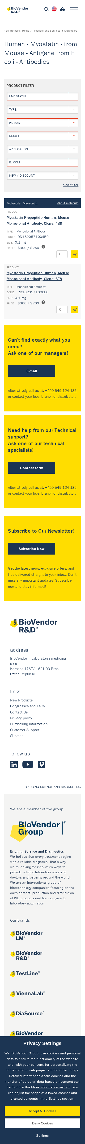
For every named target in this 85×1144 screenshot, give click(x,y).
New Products (21, 700)
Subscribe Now (32, 548)
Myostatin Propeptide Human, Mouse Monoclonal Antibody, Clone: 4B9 (38, 220)
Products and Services (47, 30)
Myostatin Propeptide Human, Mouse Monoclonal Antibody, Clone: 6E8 (38, 275)
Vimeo (41, 764)
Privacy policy (21, 718)
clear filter (70, 185)
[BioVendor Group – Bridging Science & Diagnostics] (42, 832)
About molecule (67, 203)
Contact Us (19, 712)
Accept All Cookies (42, 1111)
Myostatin (30, 203)
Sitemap (17, 735)
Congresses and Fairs (27, 706)
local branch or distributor (54, 396)
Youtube (27, 764)
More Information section (50, 1087)
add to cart (74, 254)
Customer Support (24, 729)
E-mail (31, 371)
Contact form (31, 467)
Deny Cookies (42, 1123)
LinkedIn (14, 764)
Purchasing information (28, 723)
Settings (42, 1135)
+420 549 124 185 (61, 390)
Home (25, 30)
